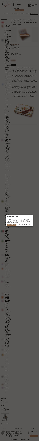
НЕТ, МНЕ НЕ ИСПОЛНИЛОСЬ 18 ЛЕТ (24, 224)
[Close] (33, 215)
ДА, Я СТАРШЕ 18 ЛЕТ (11, 224)
